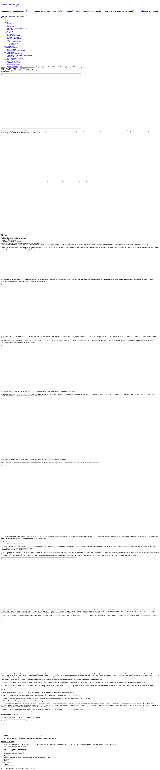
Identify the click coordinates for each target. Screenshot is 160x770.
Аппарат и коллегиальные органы (17, 28)
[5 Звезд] (28, 70)
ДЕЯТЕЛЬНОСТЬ (9, 32)
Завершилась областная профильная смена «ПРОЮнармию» (18, 711)
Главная (6, 20)
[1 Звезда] (4, 70)
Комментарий (5, 735)
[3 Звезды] (16, 70)
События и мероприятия (14, 38)
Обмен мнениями (9, 46)
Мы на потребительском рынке (16, 58)
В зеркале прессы (16, 41)
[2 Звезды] (10, 70)
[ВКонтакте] (15, 4)
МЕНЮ (3, 17)
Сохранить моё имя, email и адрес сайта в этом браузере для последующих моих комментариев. (30, 738)
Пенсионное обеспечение (14, 53)
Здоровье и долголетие (13, 62)
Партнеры (13, 44)
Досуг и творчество (12, 61)
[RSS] (21, 4)
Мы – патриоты (11, 49)
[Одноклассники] (6, 4)
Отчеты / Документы (13, 37)
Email (3, 723)
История (9, 23)
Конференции (11, 34)
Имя (2, 720)
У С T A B (10, 25)
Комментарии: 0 (23, 68)
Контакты (10, 31)
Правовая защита (12, 56)
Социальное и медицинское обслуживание (19, 55)
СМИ (8, 40)
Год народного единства (11, 47)
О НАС (6, 22)
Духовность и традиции (14, 64)
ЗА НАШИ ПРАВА (9, 52)
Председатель (11, 26)
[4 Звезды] (22, 70)
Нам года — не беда (9, 59)
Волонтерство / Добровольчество (16, 50)
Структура (10, 29)
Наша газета (14, 43)
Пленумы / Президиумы (14, 35)
